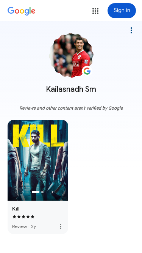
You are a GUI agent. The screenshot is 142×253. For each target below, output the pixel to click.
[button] (95, 11)
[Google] (22, 11)
